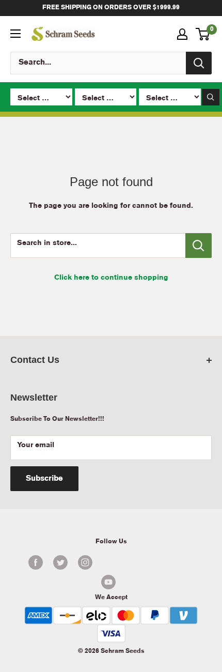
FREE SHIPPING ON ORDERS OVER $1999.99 (111, 7)
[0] (203, 34)
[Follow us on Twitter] (60, 562)
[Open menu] (15, 33)
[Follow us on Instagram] (85, 562)
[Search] (199, 63)
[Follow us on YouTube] (108, 582)
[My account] (182, 34)
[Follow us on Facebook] (35, 562)
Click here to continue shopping (111, 277)
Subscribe (44, 478)
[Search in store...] (198, 245)
